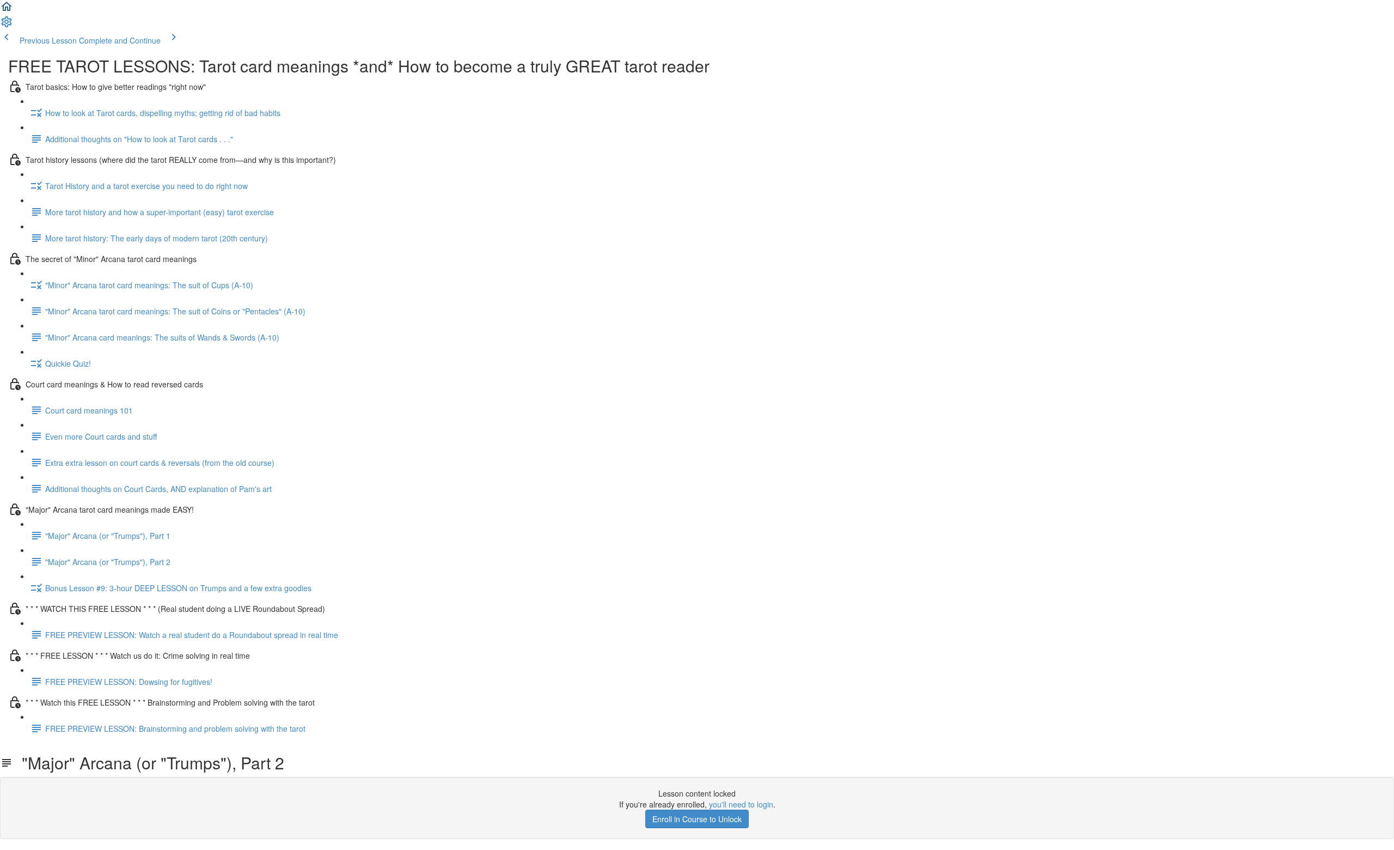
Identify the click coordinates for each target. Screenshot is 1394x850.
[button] (6, 9)
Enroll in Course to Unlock (697, 818)
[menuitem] (6, 25)
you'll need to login (741, 804)
